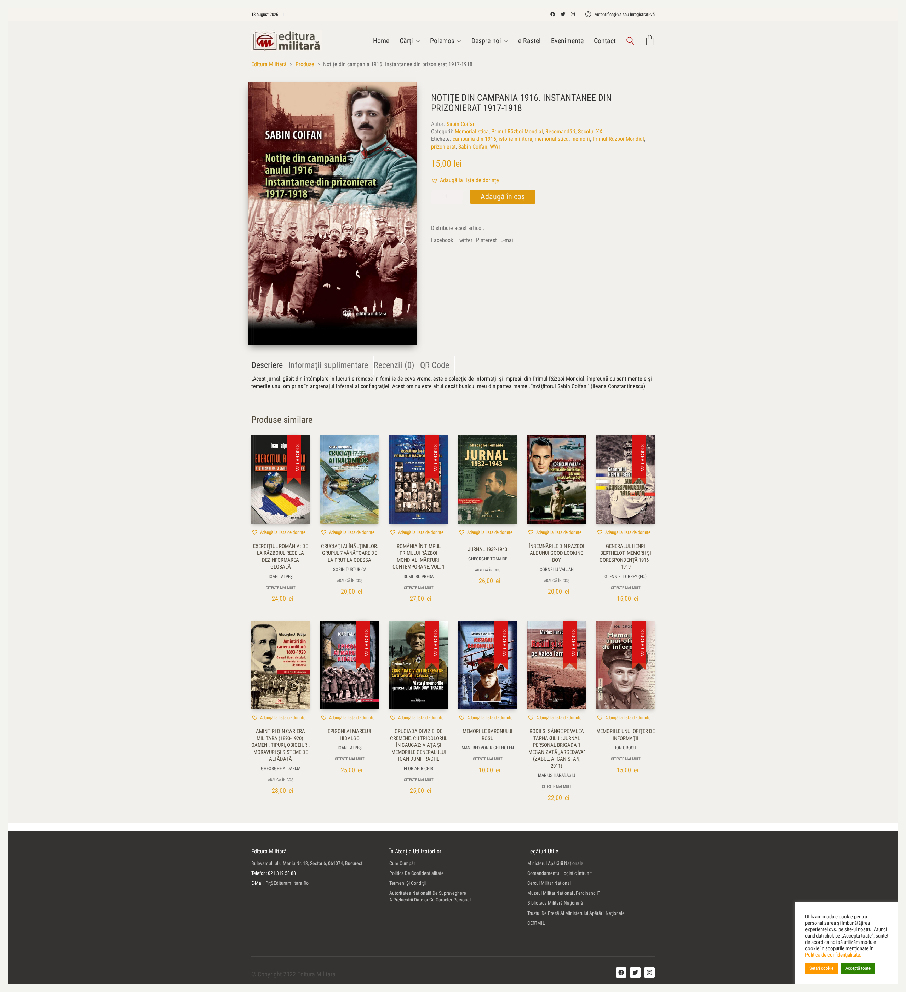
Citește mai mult (281, 588)
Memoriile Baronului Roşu (487, 735)
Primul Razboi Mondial (618, 138)
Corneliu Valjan (557, 569)
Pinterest (486, 240)
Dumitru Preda (418, 576)
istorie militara (515, 138)
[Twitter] (635, 972)
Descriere (267, 365)
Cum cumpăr (402, 863)
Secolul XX (590, 131)
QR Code (434, 365)
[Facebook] (621, 972)
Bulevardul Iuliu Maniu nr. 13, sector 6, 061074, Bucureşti (307, 863)
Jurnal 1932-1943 (487, 549)
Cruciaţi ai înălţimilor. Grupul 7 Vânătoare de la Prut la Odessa (349, 553)
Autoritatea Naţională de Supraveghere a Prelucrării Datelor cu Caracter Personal (430, 896)
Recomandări (560, 131)
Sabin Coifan (461, 124)
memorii (580, 138)
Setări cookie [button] (821, 968)
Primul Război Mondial (517, 131)
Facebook (442, 240)
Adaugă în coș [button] (349, 581)
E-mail (507, 240)
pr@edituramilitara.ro (287, 883)
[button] (465, 180)
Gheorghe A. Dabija (280, 768)
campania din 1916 (474, 138)
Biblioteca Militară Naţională (555, 903)
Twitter (464, 240)
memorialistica (552, 138)
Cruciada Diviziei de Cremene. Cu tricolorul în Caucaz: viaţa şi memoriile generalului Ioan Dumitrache (418, 745)
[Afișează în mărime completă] (261, 93)
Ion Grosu (625, 747)
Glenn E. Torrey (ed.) (625, 576)
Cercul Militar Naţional (549, 883)
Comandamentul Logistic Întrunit (559, 873)
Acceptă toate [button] (858, 968)
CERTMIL (536, 923)
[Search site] (630, 41)
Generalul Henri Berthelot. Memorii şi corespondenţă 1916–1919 (626, 556)
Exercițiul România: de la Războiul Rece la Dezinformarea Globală (280, 556)
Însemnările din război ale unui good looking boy (556, 553)
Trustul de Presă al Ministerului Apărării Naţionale (576, 913)
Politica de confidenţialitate (416, 873)
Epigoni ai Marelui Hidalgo (349, 735)
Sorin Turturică (349, 569)
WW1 (495, 146)
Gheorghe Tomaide (487, 558)
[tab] (269, 365)
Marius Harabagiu (556, 775)
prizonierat (443, 146)
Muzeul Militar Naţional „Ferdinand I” (563, 893)
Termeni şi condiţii (407, 883)
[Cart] (650, 40)
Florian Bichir (418, 768)
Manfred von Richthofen (487, 747)
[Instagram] (649, 972)
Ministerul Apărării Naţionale (555, 863)
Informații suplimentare (328, 365)
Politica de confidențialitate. (833, 955)
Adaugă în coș (503, 196)
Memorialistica (472, 131)
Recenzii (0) (394, 365)
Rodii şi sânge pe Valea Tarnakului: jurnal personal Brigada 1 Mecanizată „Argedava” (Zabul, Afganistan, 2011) (556, 748)
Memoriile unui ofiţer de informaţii (625, 735)
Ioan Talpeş (281, 576)
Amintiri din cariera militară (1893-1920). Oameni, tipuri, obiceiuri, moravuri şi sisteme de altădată (280, 745)
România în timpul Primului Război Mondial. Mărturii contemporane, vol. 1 (418, 556)
